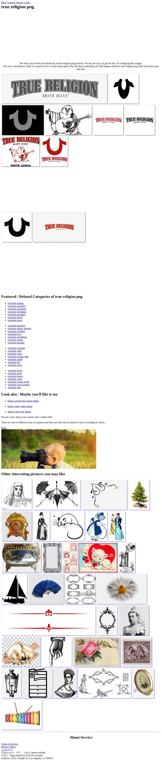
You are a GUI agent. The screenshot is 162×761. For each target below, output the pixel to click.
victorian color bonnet (18, 384)
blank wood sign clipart (19, 411)
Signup (19, 2)
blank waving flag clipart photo (23, 401)
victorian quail (15, 373)
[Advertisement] (81, 36)
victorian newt (15, 365)
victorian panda (15, 340)
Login (27, 2)
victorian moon (15, 376)
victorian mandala (16, 314)
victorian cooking (16, 331)
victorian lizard (15, 317)
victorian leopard (16, 342)
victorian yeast (15, 379)
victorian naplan (16, 303)
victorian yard (14, 351)
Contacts (11, 2)
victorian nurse (15, 370)
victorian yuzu (15, 353)
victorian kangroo (16, 325)
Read (3, 427)
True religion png (11, 99)
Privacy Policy (8, 747)
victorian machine (16, 306)
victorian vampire (16, 348)
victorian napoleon (17, 309)
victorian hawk (15, 320)
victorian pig (14, 362)
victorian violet (15, 359)
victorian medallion (17, 337)
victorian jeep (14, 387)
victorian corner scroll (18, 381)
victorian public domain (19, 328)
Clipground (16, 751)
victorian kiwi (14, 334)
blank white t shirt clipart (20, 406)
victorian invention (17, 311)
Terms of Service (9, 744)
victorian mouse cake (18, 356)
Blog (3, 2)
